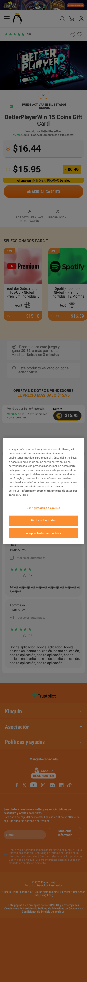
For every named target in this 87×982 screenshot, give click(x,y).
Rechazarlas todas (43, 520)
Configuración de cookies (43, 508)
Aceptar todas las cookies (43, 533)
